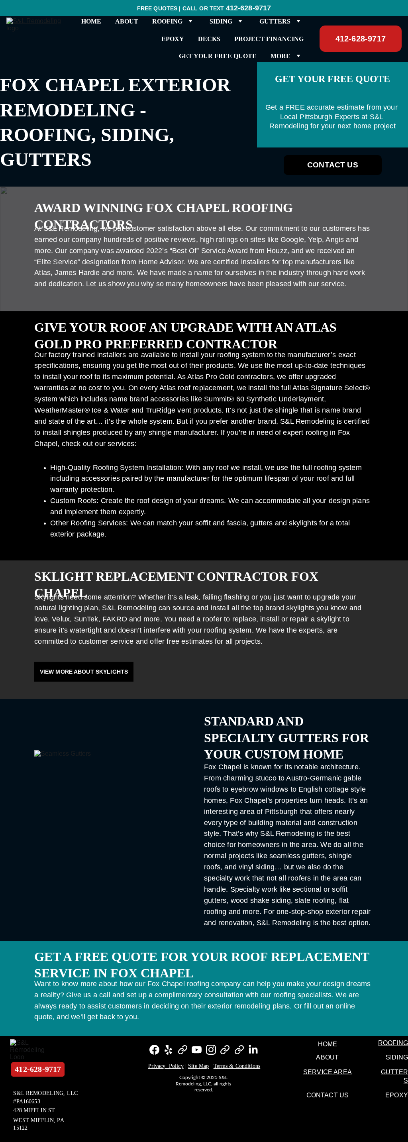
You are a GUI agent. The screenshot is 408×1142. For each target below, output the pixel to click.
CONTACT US (332, 165)
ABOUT (126, 21)
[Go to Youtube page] (197, 1050)
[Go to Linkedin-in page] (253, 1050)
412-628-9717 (360, 38)
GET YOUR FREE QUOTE (218, 56)
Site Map (198, 1066)
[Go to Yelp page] (168, 1050)
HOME (91, 21)
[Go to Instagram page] (211, 1050)
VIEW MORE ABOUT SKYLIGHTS (84, 671)
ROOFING (393, 1043)
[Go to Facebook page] (154, 1050)
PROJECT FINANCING (269, 38)
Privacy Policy (166, 1066)
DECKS (209, 38)
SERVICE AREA (327, 1072)
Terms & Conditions (237, 1066)
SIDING (397, 1057)
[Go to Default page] (183, 1050)
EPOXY (172, 38)
